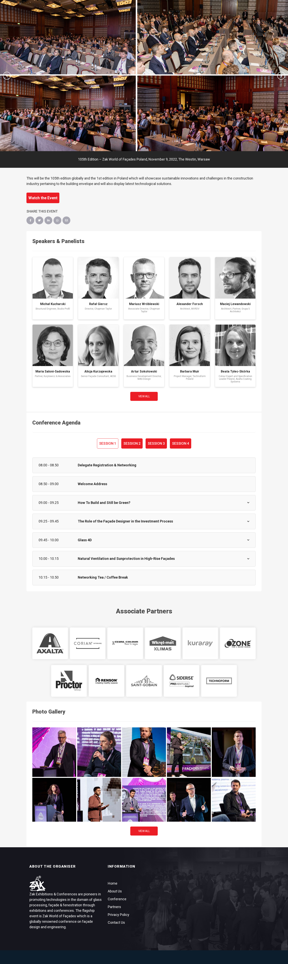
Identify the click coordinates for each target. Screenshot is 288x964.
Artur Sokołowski (144, 371)
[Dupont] (88, 643)
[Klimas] (163, 643)
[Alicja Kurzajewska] (98, 345)
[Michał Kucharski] (53, 278)
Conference (117, 899)
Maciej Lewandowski (235, 304)
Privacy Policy (118, 915)
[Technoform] (219, 681)
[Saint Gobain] (144, 681)
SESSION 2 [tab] (131, 443)
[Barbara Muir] (189, 345)
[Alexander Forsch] (189, 278)
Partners (114, 907)
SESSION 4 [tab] (180, 443)
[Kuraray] (200, 643)
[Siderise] (181, 681)
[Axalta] (50, 643)
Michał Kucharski (52, 304)
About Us (115, 891)
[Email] (66, 220)
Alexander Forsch (190, 304)
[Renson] (106, 681)
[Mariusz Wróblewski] (144, 278)
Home (112, 883)
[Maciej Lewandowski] (235, 278)
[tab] (144, 465)
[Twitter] (39, 220)
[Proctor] (69, 681)
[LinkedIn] (48, 220)
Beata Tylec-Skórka (235, 371)
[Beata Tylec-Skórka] (235, 345)
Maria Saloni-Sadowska (52, 371)
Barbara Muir (189, 371)
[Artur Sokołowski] (144, 345)
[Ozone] (238, 643)
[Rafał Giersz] (98, 278)
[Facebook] (30, 220)
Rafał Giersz (98, 304)
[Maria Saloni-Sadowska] (53, 345)
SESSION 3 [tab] (156, 443)
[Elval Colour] (125, 643)
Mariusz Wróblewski (144, 304)
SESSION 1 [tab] (107, 443)
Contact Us (116, 922)
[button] (7, 76)
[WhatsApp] (57, 220)
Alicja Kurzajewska (98, 371)
